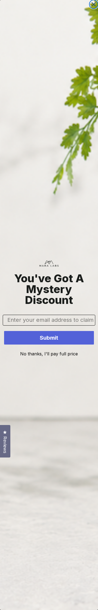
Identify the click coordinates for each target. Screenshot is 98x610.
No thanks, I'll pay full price (49, 354)
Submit (49, 338)
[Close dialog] (93, 4)
